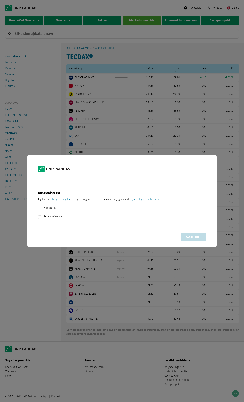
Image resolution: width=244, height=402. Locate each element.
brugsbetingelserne (63, 199)
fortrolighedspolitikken (146, 199)
